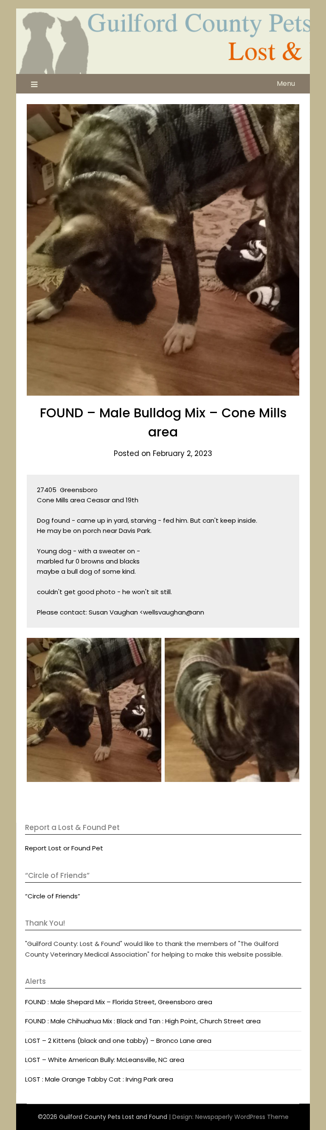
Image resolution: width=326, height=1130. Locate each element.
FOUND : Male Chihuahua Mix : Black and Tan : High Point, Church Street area (143, 1021)
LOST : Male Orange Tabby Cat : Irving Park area (99, 1079)
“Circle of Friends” (52, 896)
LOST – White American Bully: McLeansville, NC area (104, 1059)
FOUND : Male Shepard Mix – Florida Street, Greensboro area (118, 1001)
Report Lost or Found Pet (64, 848)
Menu (286, 83)
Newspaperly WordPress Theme (242, 1117)
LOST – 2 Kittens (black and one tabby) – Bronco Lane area (118, 1040)
